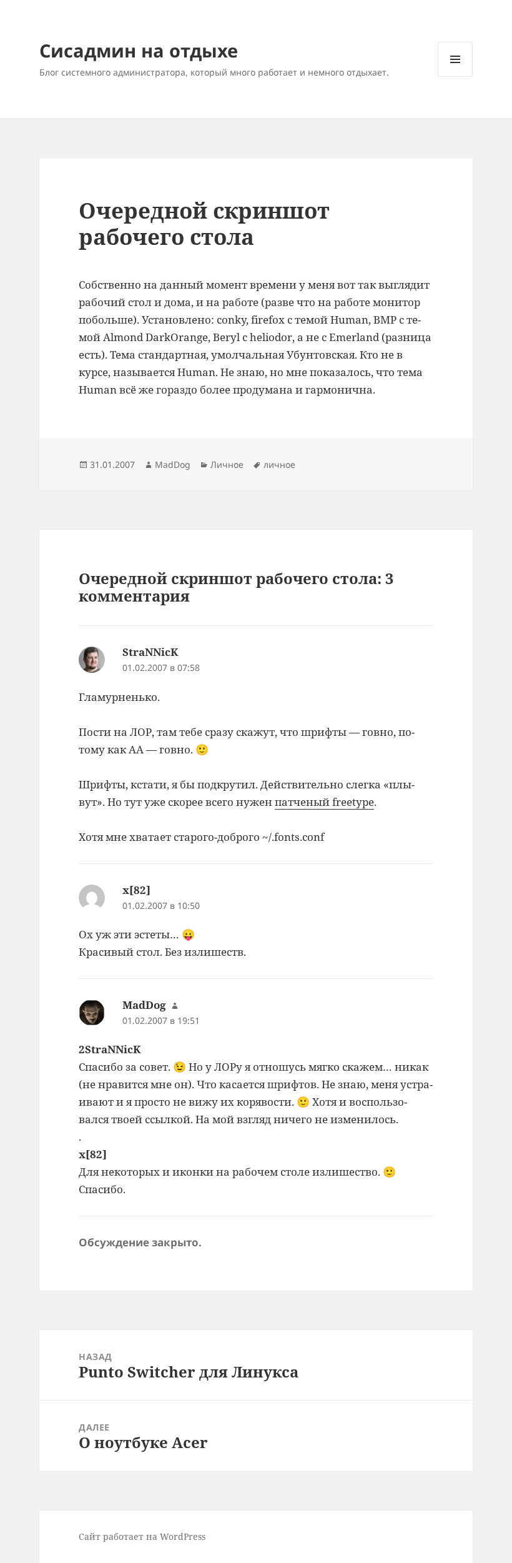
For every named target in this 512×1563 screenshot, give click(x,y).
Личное (227, 464)
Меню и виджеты (455, 76)
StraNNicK (150, 652)
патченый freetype (324, 802)
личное (279, 464)
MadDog (172, 464)
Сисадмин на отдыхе (138, 50)
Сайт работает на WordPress (142, 1536)
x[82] (136, 890)
